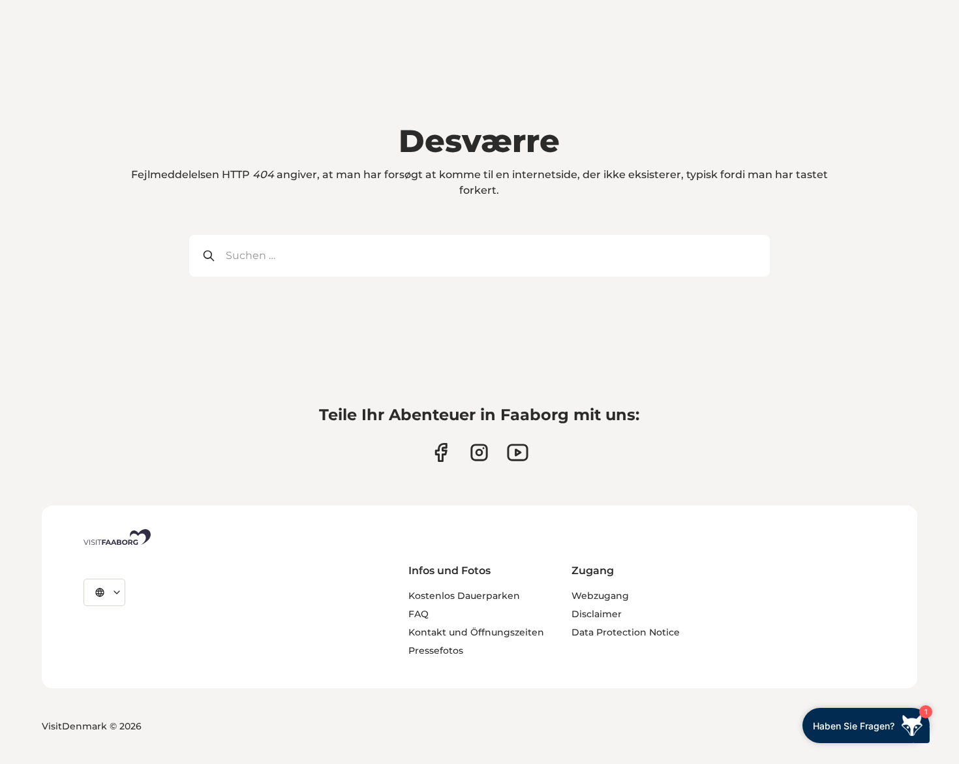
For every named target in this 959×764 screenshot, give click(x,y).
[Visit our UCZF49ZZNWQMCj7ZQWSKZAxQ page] (517, 452)
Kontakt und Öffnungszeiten (476, 632)
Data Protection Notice (625, 632)
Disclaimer (596, 614)
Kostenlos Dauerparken (464, 596)
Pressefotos (435, 650)
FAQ (418, 614)
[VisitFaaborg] (117, 537)
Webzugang (600, 596)
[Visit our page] (440, 452)
